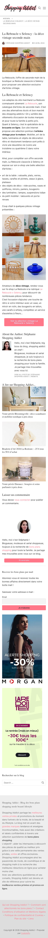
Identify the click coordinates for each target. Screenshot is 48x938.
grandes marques (11, 826)
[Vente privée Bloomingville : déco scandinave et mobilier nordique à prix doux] (24, 398)
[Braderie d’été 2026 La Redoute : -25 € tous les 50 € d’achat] (24, 434)
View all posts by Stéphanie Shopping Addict (27, 375)
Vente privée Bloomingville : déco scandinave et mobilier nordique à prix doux (24, 415)
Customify (25, 933)
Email (4, 597)
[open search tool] (39, 8)
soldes (14, 854)
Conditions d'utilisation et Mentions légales (24, 911)
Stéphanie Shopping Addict (17, 43)
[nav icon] (44, 8)
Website (34, 376)
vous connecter (22, 499)
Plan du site (20, 918)
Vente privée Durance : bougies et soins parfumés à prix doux (21, 485)
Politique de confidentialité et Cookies (24, 915)
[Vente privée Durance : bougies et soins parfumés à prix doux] (24, 469)
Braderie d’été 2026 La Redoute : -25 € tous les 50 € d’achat (23, 450)
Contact (40, 908)
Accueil (6, 18)
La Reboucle (31, 103)
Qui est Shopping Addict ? (15, 904)
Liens (31, 918)
